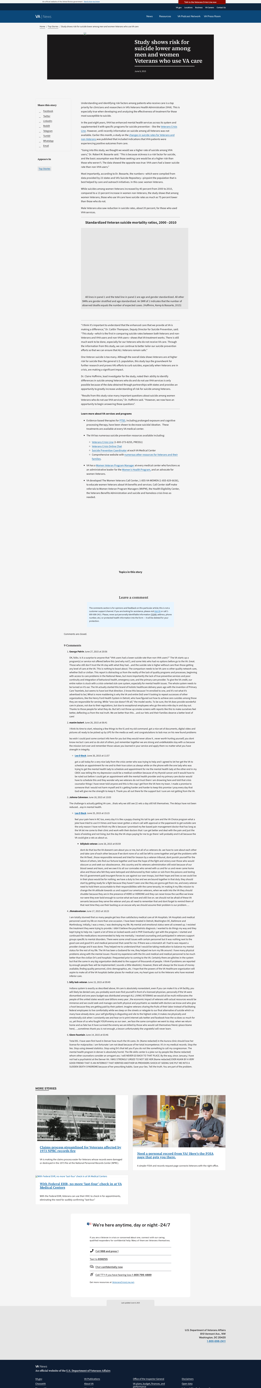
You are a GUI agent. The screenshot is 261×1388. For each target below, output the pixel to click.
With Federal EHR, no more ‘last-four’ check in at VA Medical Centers (81, 1186)
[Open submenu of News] (154, 16)
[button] (225, 16)
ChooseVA (40, 1383)
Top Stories (44, 168)
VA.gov (38, 1379)
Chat (109, 1267)
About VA (89, 1383)
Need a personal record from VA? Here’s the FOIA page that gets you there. (175, 1155)
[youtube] (192, 1324)
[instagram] (213, 1324)
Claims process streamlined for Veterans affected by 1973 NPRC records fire (80, 1149)
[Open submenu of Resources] (172, 16)
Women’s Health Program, (136, 470)
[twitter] (198, 1324)
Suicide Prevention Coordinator (109, 450)
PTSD (122, 420)
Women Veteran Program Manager (115, 465)
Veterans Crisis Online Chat (107, 446)
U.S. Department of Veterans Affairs (88, 1370)
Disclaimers (188, 1379)
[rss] (203, 1324)
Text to (99, 1259)
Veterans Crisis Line (103, 442)
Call (107, 1251)
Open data (187, 1383)
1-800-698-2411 (216, 1341)
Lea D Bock (80, 755)
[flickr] (224, 1324)
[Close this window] (187, 1216)
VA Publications (92, 1379)
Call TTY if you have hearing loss (123, 1274)
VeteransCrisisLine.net (123, 1282)
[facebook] (208, 1324)
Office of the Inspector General (148, 1379)
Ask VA (158, 611)
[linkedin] (219, 1324)
